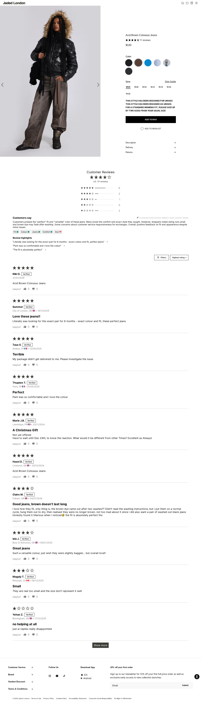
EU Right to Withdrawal (122, 698)
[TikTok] (64, 675)
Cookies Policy (61, 698)
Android (87, 678)
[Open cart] (191, 3)
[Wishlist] (187, 3)
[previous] (2, 84)
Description (131, 142)
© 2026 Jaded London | (21, 698)
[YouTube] (57, 675)
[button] (133, 40)
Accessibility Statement (78, 698)
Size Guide (170, 81)
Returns (129, 152)
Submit (185, 685)
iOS (85, 674)
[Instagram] (50, 675)
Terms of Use (36, 698)
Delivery (129, 147)
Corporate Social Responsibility (100, 698)
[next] (97, 84)
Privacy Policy (48, 698)
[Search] (182, 3)
